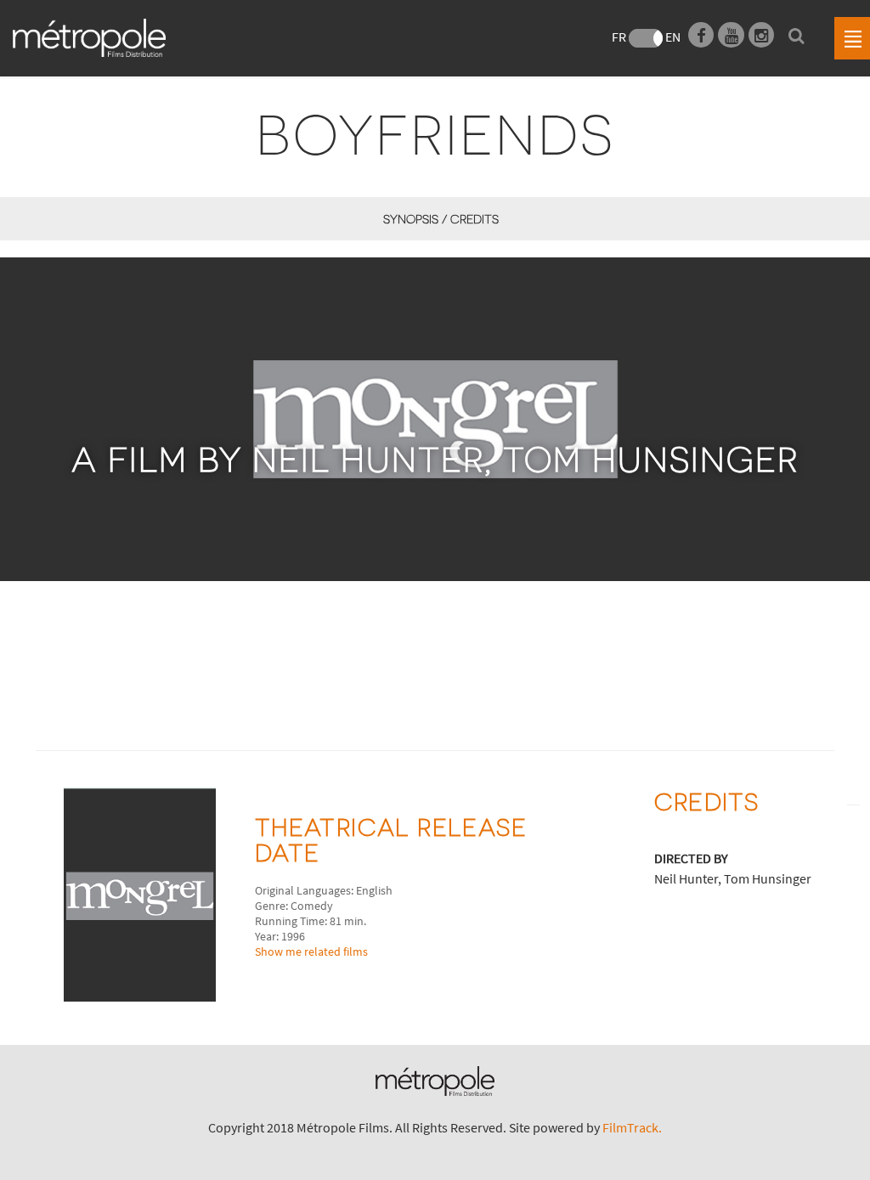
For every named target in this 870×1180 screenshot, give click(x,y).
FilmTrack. (632, 1127)
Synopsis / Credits (440, 219)
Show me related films (311, 951)
